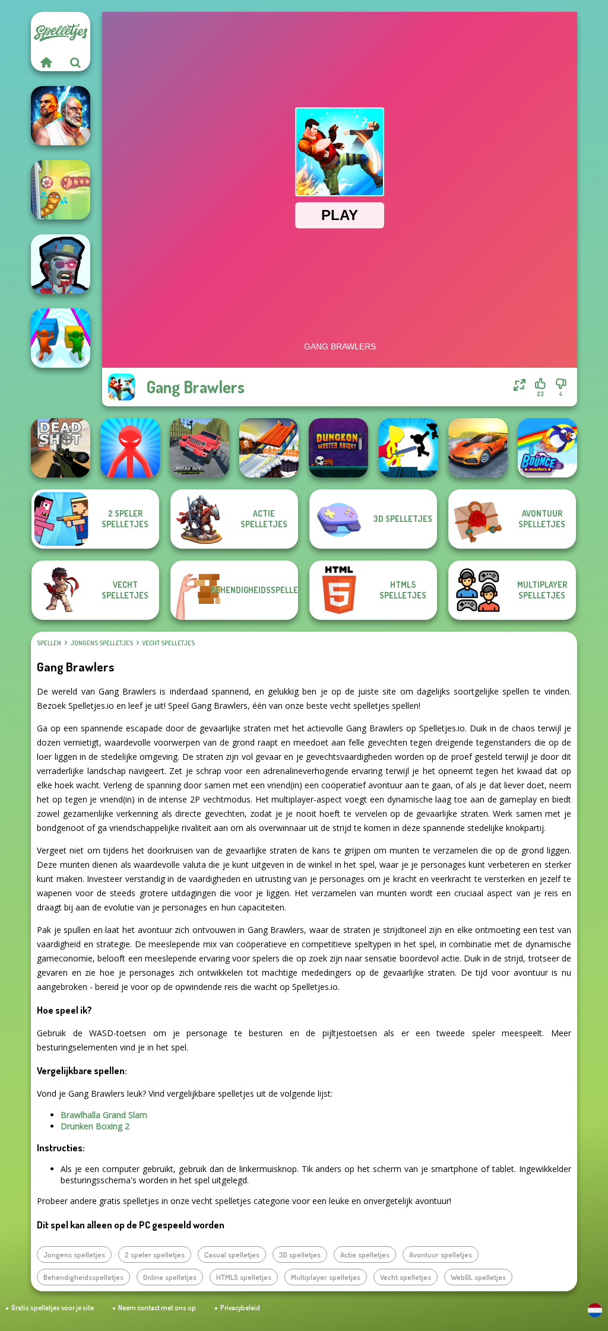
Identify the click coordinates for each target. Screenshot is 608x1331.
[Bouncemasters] (547, 447)
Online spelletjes (170, 1277)
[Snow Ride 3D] (269, 447)
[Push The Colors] (60, 338)
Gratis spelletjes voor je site (52, 1307)
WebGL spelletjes (478, 1277)
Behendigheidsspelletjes (83, 1277)
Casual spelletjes (231, 1254)
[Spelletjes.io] (46, 62)
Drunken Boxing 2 (95, 1126)
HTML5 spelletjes (243, 1277)
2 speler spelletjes (155, 1254)
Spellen (49, 643)
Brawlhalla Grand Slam (104, 1114)
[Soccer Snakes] (60, 189)
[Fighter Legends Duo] (60, 115)
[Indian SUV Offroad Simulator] (199, 447)
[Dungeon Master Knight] (338, 447)
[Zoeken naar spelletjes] (75, 62)
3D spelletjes (300, 1254)
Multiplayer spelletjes (325, 1277)
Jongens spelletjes (101, 643)
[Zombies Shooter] (60, 264)
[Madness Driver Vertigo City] (478, 447)
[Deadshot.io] (60, 447)
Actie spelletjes (365, 1254)
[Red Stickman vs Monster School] (130, 447)
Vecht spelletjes (168, 643)
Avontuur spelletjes (440, 1254)
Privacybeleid (240, 1307)
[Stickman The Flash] (408, 447)
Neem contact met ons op (157, 1307)
